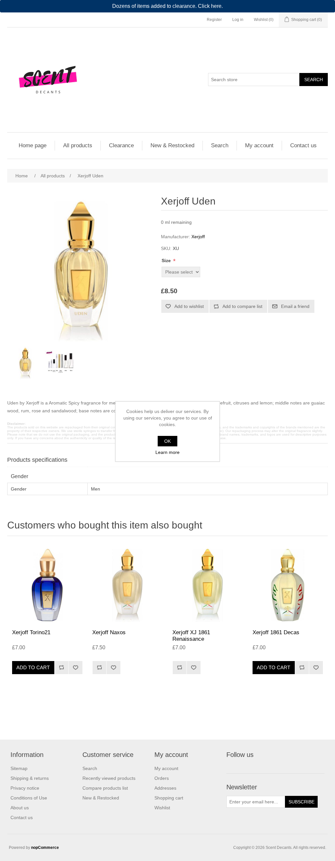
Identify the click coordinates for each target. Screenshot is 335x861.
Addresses (165, 788)
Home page (32, 145)
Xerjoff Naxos (109, 632)
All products (77, 145)
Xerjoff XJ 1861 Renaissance (191, 635)
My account (259, 145)
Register (214, 19)
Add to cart (33, 667)
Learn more (167, 452)
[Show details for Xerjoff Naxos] (127, 584)
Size (167, 260)
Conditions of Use (28, 797)
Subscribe (301, 801)
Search (313, 79)
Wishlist (162, 807)
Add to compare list (242, 306)
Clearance (121, 145)
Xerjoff (198, 236)
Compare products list (105, 788)
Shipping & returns (29, 778)
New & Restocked (172, 145)
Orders (161, 778)
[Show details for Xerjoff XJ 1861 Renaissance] (207, 584)
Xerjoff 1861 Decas (276, 632)
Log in (237, 19)
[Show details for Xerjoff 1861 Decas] (287, 584)
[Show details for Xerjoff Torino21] (47, 584)
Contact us (303, 145)
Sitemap (18, 768)
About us (19, 807)
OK (167, 441)
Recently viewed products (108, 778)
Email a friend (295, 306)
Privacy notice (24, 788)
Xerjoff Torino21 (31, 632)
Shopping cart (168, 797)
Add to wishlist (189, 306)
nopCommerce (45, 847)
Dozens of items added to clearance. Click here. (167, 6)
